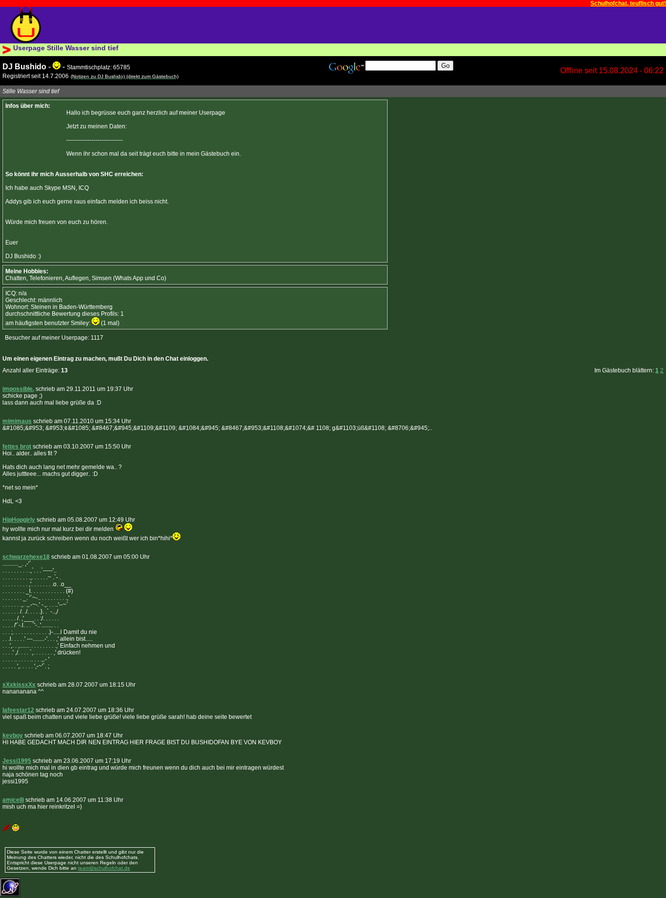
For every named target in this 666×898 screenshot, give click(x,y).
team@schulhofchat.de (104, 868)
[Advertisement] (236, 25)
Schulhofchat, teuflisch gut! (628, 3)
